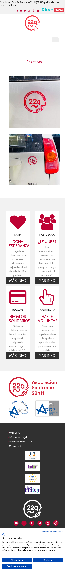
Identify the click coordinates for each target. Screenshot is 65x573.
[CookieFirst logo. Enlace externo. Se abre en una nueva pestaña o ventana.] (3, 534)
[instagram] (32, 522)
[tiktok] (33, 10)
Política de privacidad (52, 531)
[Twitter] (25, 10)
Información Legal (18, 437)
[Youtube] (29, 10)
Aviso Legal (14, 432)
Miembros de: (16, 446)
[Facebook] (17, 10)
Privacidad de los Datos (20, 441)
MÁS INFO (17, 280)
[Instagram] (21, 10)
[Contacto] (38, 10)
